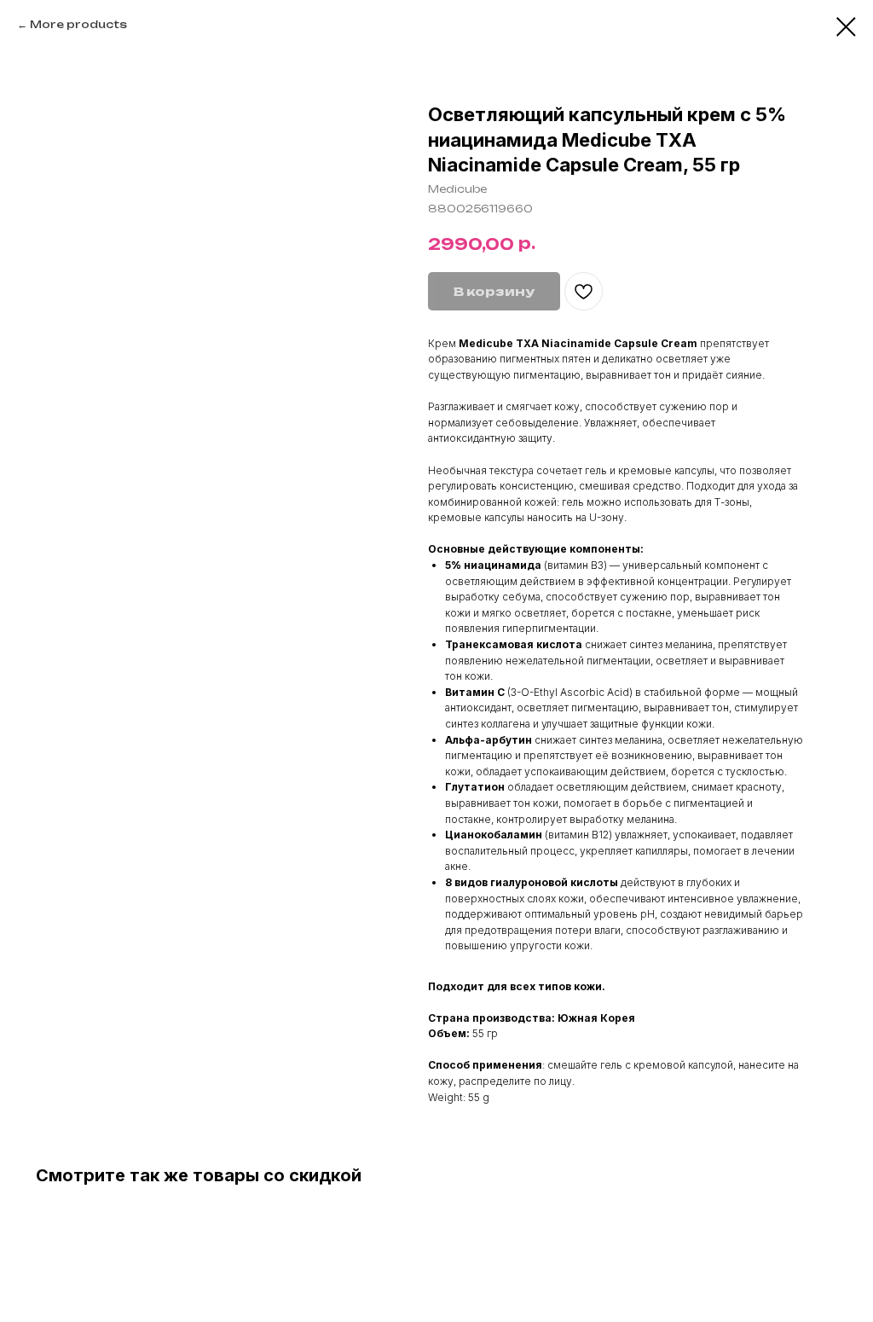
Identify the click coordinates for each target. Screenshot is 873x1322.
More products (78, 24)
